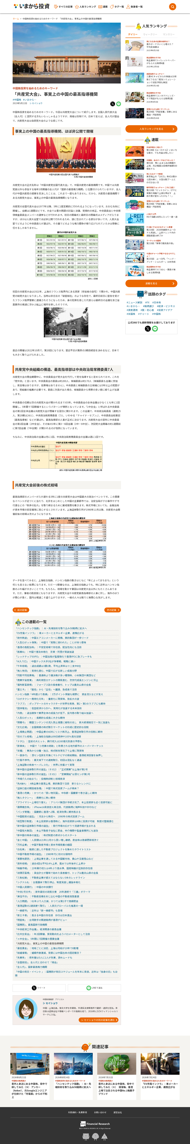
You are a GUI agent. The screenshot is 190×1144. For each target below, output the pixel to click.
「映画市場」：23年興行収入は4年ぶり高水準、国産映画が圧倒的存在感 (54, 868)
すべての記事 (66, 6)
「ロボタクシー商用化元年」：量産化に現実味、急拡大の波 (47, 699)
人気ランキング (87, 6)
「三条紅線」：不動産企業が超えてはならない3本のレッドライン (50, 877)
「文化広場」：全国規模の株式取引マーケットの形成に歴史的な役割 (52, 727)
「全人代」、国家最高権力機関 (31, 967)
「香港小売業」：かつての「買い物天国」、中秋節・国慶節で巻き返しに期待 (56, 793)
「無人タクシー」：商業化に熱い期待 (35, 797)
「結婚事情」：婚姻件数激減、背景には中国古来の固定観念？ (48, 952)
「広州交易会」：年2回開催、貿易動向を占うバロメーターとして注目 (52, 934)
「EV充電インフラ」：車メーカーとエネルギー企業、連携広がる (49, 633)
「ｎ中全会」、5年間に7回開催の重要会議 (37, 939)
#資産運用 (132, 310)
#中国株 (17, 99)
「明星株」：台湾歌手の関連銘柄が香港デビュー (41, 920)
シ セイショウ (36, 103)
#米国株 (131, 314)
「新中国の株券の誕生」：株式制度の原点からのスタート (46, 835)
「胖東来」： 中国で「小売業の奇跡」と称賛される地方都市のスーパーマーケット (59, 746)
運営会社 (118, 1112)
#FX (147, 302)
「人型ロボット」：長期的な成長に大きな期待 (40, 717)
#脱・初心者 (147, 310)
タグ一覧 (119, 6)
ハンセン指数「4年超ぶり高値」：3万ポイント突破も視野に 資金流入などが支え (59, 694)
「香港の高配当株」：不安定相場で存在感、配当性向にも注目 (48, 647)
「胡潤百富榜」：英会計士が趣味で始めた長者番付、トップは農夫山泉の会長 (56, 873)
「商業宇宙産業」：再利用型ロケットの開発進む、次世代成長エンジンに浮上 (56, 680)
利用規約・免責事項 (77, 1112)
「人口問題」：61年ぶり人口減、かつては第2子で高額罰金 (46, 901)
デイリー (133, 34)
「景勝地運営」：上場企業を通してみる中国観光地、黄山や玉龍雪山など (54, 858)
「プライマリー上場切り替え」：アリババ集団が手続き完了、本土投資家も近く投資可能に (63, 802)
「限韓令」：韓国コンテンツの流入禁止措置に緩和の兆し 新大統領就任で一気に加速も (62, 722)
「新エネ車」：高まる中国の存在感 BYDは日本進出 (43, 915)
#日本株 (156, 302)
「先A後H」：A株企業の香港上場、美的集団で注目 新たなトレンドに (53, 783)
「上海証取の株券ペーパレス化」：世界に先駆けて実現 (44, 764)
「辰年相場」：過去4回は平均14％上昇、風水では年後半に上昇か (50, 863)
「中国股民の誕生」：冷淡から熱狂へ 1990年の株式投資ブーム (49, 816)
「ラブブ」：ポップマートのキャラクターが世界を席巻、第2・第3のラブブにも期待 (60, 703)
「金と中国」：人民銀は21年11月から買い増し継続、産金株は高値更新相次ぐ (57, 840)
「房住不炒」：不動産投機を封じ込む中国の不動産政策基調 (47, 896)
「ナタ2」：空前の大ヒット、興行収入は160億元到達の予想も (48, 741)
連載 (105, 6)
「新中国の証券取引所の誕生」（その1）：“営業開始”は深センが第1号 (52, 774)
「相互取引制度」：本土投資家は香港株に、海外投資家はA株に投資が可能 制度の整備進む (64, 821)
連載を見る (151, 283)
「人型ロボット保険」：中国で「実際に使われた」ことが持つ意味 (50, 642)
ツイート (41, 987)
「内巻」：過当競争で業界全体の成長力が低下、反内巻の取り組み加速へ (54, 713)
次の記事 (111, 610)
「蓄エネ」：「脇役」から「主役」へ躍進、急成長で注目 (46, 689)
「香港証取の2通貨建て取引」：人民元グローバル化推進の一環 (49, 905)
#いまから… (29, 99)
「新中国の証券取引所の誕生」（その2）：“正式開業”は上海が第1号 (51, 769)
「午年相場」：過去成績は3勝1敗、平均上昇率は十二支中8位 (48, 666)
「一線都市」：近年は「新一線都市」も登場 (38, 910)
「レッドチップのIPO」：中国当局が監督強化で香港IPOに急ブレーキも (53, 656)
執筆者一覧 (137, 6)
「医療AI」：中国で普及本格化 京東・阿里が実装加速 (44, 652)
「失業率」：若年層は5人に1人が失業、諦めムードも (43, 957)
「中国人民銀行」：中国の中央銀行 (34, 887)
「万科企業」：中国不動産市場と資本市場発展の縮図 (43, 844)
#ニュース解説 (134, 302)
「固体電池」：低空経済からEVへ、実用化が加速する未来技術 (48, 708)
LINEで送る (97, 987)
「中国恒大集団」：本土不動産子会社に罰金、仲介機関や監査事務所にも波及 (56, 830)
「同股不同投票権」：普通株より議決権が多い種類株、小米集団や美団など (55, 675)
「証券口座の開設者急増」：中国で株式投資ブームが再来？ (47, 788)
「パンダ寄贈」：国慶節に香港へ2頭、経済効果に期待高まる (48, 812)
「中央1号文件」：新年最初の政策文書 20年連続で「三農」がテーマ (52, 891)
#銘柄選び (148, 306)
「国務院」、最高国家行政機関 (31, 924)
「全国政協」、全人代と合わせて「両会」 (37, 962)
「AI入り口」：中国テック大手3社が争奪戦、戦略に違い (45, 661)
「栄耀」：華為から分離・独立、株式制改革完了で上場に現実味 (49, 750)
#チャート (143, 314)
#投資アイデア (164, 310)
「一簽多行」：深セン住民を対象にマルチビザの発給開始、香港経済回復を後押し (59, 755)
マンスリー (169, 34)
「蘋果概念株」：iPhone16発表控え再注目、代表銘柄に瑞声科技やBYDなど (55, 807)
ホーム (16, 18)
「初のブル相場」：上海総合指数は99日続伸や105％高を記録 (48, 736)
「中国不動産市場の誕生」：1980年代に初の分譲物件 (44, 854)
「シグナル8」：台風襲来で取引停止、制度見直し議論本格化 (47, 882)
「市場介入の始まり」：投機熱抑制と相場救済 (40, 778)
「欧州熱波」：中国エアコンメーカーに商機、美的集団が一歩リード (52, 638)
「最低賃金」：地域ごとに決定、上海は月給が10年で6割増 (46, 948)
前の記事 (22, 610)
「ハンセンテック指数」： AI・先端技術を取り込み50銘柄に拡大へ (51, 628)
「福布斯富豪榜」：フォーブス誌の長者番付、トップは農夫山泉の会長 (53, 684)
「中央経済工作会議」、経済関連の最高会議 (38, 929)
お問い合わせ (100, 1112)
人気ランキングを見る (151, 129)
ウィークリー (150, 34)
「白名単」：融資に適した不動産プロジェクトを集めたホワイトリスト (53, 849)
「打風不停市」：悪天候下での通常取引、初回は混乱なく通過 (48, 760)
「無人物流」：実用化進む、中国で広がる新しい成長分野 (46, 670)
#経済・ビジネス (166, 306)
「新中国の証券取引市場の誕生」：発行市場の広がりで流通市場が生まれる (55, 826)
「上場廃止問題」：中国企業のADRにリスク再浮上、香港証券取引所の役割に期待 (59, 731)
